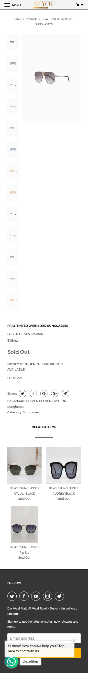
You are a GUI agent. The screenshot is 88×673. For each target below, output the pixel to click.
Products (31, 19)
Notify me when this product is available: (35, 366)
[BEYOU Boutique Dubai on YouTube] (36, 596)
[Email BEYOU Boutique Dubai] (60, 596)
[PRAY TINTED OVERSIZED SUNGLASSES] (51, 77)
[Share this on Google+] (54, 393)
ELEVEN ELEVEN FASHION (25, 334)
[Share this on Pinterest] (43, 393)
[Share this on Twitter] (22, 393)
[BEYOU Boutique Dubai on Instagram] (48, 596)
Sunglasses (15, 407)
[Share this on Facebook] (32, 393)
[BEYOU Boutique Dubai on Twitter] (13, 596)
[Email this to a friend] (65, 393)
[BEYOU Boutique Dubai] (44, 4)
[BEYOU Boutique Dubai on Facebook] (25, 596)
